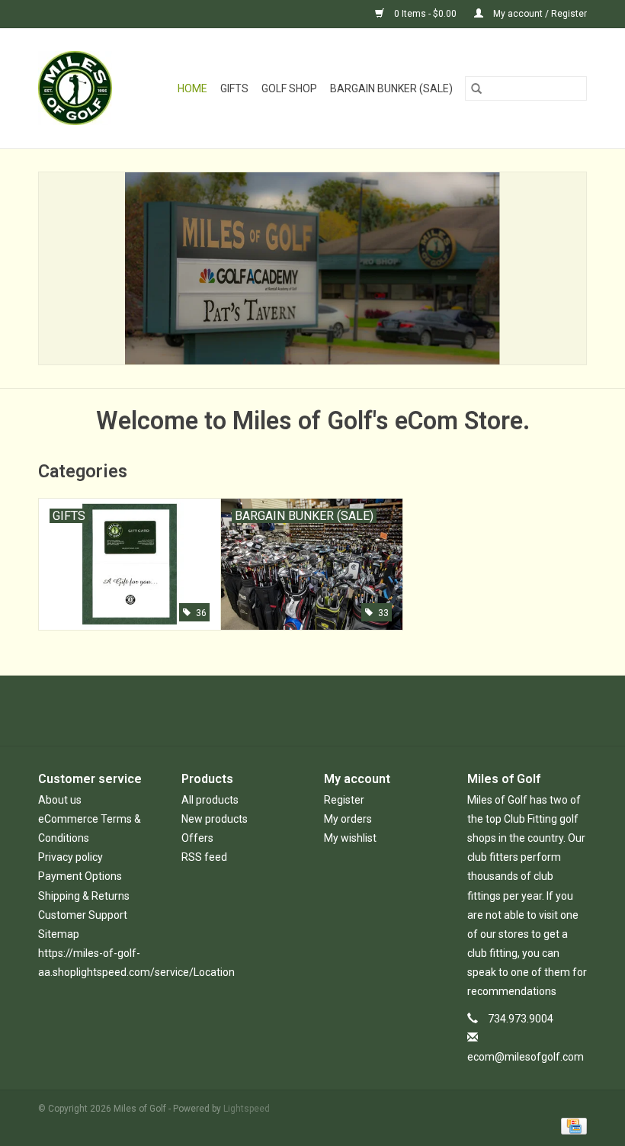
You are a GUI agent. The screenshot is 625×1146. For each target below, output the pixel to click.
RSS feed (204, 857)
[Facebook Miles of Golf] (273, 710)
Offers (197, 838)
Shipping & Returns (84, 896)
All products (210, 800)
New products (214, 819)
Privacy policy (70, 857)
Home (192, 88)
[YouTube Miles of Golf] (326, 710)
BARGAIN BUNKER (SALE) (391, 88)
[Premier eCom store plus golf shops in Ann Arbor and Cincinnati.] (79, 88)
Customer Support (82, 915)
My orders (348, 819)
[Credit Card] (571, 1125)
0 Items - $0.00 (425, 13)
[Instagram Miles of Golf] (353, 710)
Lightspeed (246, 1108)
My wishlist (350, 838)
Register (344, 800)
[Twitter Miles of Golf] (299, 710)
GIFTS (234, 88)
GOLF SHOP (289, 88)
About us (60, 800)
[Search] (476, 88)
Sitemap (58, 934)
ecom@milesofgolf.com (525, 1057)
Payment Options (80, 876)
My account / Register (539, 13)
